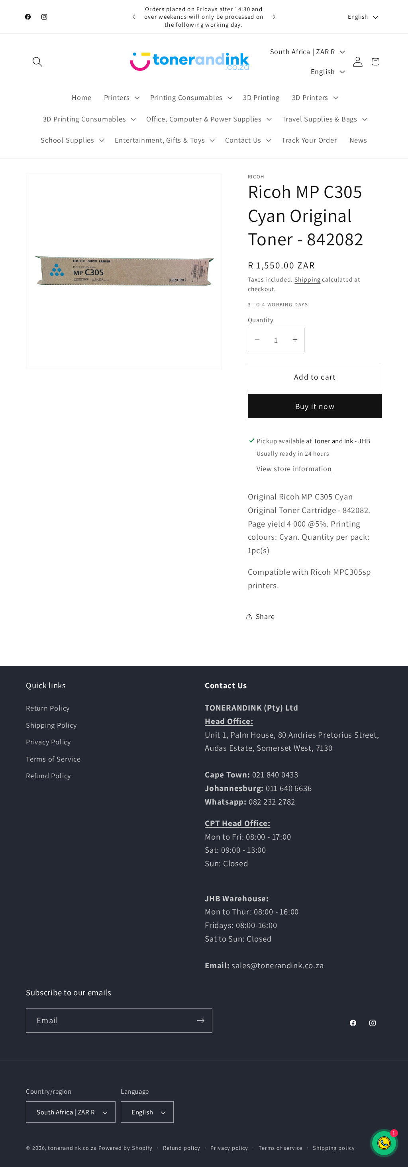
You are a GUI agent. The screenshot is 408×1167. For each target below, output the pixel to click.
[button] (37, 61)
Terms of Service (53, 759)
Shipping (307, 279)
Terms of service (281, 1147)
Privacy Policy (48, 741)
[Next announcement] (274, 16)
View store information (294, 468)
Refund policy (181, 1147)
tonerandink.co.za (72, 1147)
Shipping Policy (51, 725)
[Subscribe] (200, 1020)
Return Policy (48, 708)
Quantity (261, 319)
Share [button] (265, 616)
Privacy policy (229, 1147)
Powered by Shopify (125, 1147)
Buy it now (315, 406)
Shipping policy (334, 1147)
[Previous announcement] (134, 16)
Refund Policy (48, 775)
